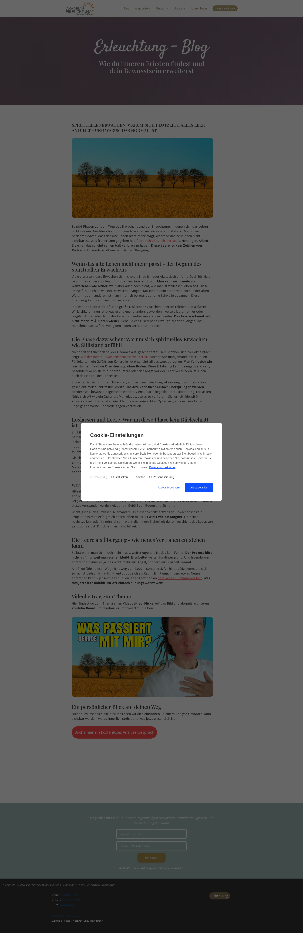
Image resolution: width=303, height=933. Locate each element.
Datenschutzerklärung (162, 467)
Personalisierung (163, 477)
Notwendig (100, 477)
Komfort (140, 477)
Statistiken (121, 477)
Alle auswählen (198, 487)
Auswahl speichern (169, 487)
